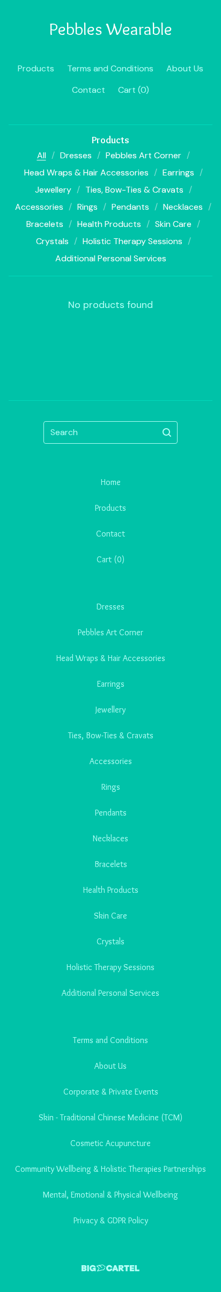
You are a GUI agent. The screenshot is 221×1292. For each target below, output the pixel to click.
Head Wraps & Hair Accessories (86, 172)
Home (111, 482)
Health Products (109, 224)
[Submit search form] (166, 432)
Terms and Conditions (110, 68)
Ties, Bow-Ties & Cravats (134, 189)
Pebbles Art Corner (143, 155)
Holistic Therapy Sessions (132, 241)
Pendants (130, 206)
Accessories (39, 206)
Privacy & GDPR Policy (110, 1220)
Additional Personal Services (110, 258)
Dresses (76, 155)
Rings (87, 206)
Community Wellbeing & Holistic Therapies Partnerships (110, 1169)
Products (36, 68)
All (41, 155)
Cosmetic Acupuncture (110, 1143)
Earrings (178, 172)
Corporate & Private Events (110, 1092)
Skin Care (173, 224)
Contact (88, 90)
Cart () (133, 90)
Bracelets (44, 224)
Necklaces (183, 206)
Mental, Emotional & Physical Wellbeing (110, 1195)
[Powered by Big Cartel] (110, 1268)
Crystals (52, 241)
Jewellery (53, 189)
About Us (184, 68)
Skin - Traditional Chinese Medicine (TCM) (110, 1117)
